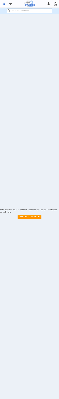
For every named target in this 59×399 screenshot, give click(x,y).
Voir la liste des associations (29, 217)
